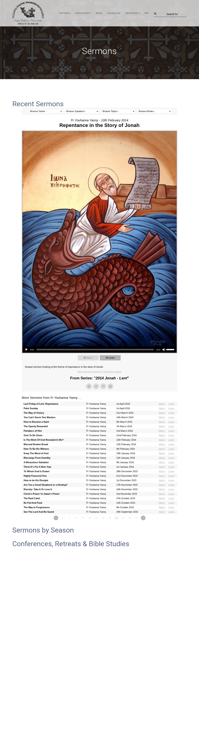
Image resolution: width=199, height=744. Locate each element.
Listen (112, 357)
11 (96, 518)
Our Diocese (82, 13)
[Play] (26, 349)
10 (89, 518)
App (147, 13)
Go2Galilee (113, 13)
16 (130, 518)
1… (64, 518)
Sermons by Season (43, 530)
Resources (132, 13)
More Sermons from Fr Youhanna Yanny (99, 371)
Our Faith (64, 13)
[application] (99, 349)
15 (123, 518)
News (99, 13)
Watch (89, 357)
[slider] (170, 349)
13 (110, 518)
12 (103, 518)
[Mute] (163, 349)
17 (136, 518)
